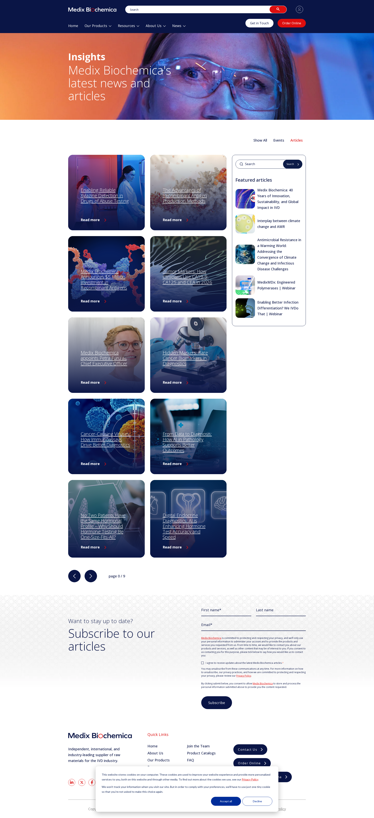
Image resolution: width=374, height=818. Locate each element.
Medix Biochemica (211, 638)
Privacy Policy (250, 779)
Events (278, 140)
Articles (296, 140)
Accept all (226, 801)
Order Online (291, 23)
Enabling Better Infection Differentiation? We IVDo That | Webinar (277, 308)
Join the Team (198, 746)
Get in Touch (259, 23)
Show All (260, 140)
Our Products (158, 760)
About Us (155, 753)
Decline (257, 801)
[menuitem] (73, 27)
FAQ (190, 760)
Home (152, 746)
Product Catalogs (201, 753)
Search (290, 164)
